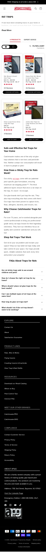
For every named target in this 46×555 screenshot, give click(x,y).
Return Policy (9, 455)
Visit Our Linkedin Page (13, 493)
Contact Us (8, 327)
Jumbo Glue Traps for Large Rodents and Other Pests (34, 123)
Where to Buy (9, 389)
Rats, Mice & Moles (11, 353)
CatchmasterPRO (11, 414)
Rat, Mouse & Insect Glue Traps (10, 77)
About (6, 332)
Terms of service (24, 543)
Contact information (24, 546)
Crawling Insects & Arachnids (15, 363)
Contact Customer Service (14, 435)
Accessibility (9, 460)
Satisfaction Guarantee (13, 337)
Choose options (12, 92)
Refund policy (37, 540)
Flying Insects (9, 358)
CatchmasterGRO (11, 419)
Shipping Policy (10, 450)
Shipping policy (36, 543)
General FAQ (9, 399)
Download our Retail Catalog (15, 383)
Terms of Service (10, 445)
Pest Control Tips (11, 394)
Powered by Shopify (24, 540)
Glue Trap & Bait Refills (13, 368)
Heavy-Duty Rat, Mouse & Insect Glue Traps (33, 77)
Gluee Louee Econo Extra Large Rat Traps (12, 122)
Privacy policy (12, 543)
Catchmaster (14, 540)
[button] (4, 8)
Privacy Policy (9, 440)
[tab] (15, 39)
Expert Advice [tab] (30, 40)
